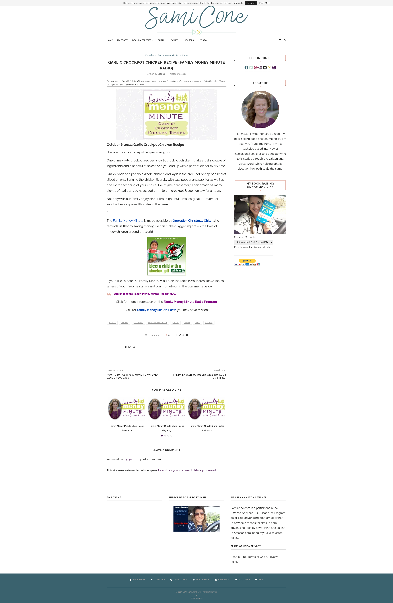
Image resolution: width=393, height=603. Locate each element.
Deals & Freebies (141, 40)
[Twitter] (251, 68)
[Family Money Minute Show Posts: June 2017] (126, 409)
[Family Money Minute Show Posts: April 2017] (206, 409)
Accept (251, 3)
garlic (176, 323)
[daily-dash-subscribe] (196, 519)
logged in (130, 459)
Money (187, 323)
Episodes (149, 55)
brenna (161, 74)
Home (110, 40)
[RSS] (274, 68)
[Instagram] (269, 68)
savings (208, 323)
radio (197, 323)
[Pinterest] (256, 68)
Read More (264, 3)
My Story (122, 40)
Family (174, 40)
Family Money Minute (168, 55)
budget (112, 323)
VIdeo (203, 40)
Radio (185, 55)
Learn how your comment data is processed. (187, 470)
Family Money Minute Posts (156, 310)
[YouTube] (265, 68)
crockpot (138, 323)
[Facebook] (246, 68)
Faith (161, 40)
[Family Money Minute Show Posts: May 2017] (166, 409)
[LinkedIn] (260, 68)
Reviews (189, 40)
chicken (124, 323)
